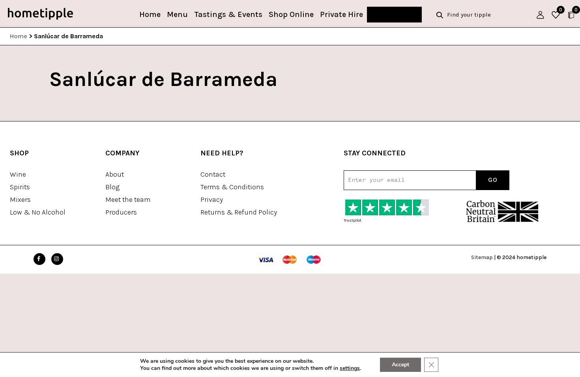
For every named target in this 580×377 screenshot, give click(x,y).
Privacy (211, 199)
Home (150, 14)
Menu (177, 14)
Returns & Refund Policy (238, 212)
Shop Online (291, 14)
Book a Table (394, 14)
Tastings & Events (228, 14)
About (114, 174)
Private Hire (341, 14)
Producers (121, 212)
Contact (212, 174)
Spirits (20, 187)
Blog (112, 187)
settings (350, 368)
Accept (400, 364)
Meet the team (128, 199)
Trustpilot (352, 220)
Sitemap (482, 257)
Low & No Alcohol (37, 212)
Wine (18, 174)
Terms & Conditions (232, 187)
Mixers (20, 199)
